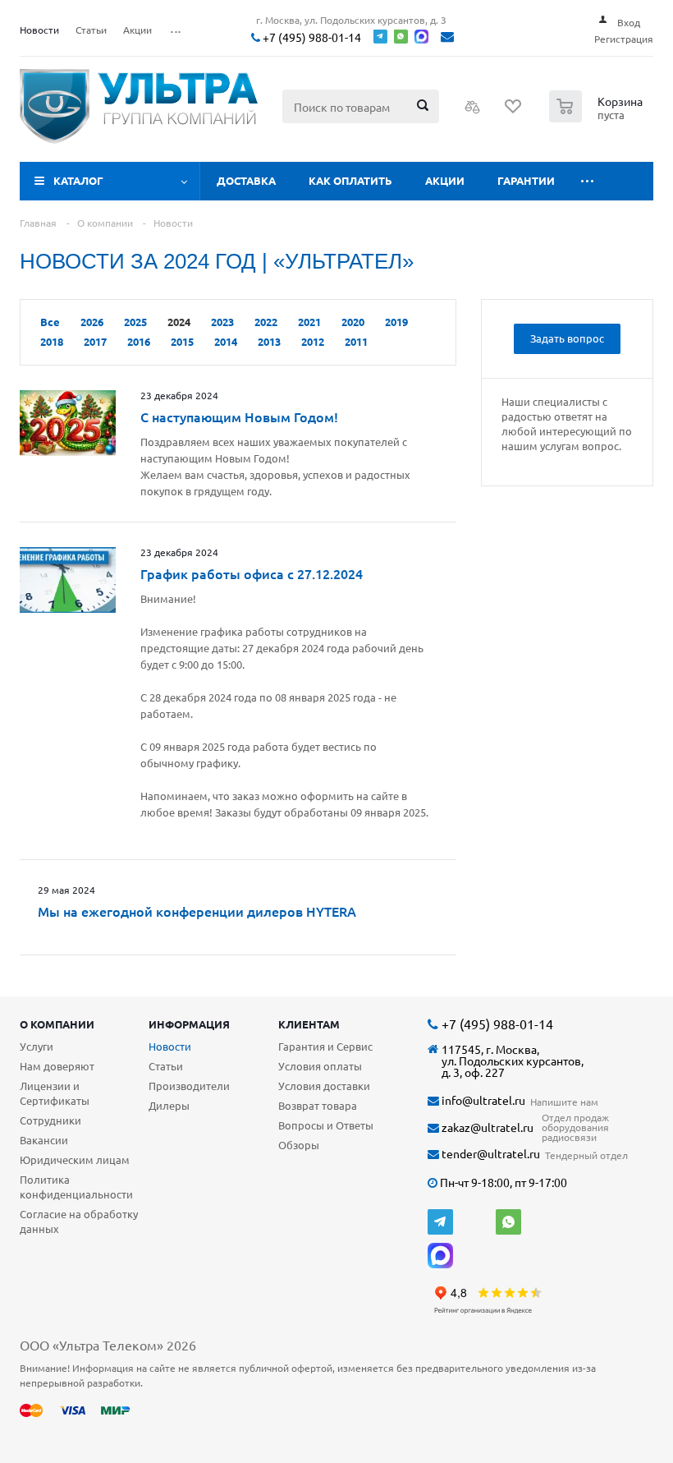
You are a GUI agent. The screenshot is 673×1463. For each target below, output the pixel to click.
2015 (182, 341)
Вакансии (44, 1140)
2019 (396, 322)
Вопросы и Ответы (325, 1125)
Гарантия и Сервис (325, 1046)
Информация (189, 1024)
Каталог (78, 180)
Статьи (166, 1066)
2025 (135, 322)
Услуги (36, 1046)
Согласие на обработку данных (79, 1221)
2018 (51, 341)
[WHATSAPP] (508, 1222)
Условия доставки (324, 1086)
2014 (225, 341)
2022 (265, 322)
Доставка (246, 180)
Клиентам (309, 1024)
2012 (312, 341)
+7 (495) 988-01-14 (310, 37)
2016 (138, 341)
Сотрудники (50, 1120)
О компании (57, 1024)
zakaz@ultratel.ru (486, 1127)
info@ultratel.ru (482, 1100)
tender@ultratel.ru (489, 1154)
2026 (91, 322)
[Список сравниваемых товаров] (473, 112)
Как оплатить (350, 180)
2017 (95, 341)
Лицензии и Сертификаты (54, 1093)
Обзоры (298, 1145)
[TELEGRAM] (440, 1222)
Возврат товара (317, 1105)
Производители (189, 1086)
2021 (309, 322)
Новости (170, 1046)
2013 (269, 341)
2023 (222, 322)
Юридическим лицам (75, 1159)
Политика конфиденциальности (76, 1186)
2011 (356, 341)
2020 (352, 322)
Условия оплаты (320, 1066)
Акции (445, 180)
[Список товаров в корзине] (598, 117)
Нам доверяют (57, 1066)
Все (50, 322)
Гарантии (526, 180)
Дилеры (169, 1105)
